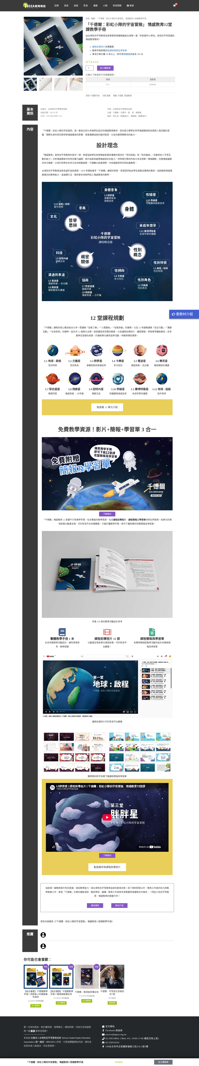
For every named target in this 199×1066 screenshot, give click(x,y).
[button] (95, 905)
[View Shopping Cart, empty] (174, 5)
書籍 (95, 5)
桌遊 (76, 5)
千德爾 (120, 96)
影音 (86, 5)
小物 (105, 5)
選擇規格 (112, 1003)
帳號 (131, 5)
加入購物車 (105, 68)
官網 (56, 5)
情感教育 (128, 96)
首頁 (66, 5)
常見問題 (117, 5)
